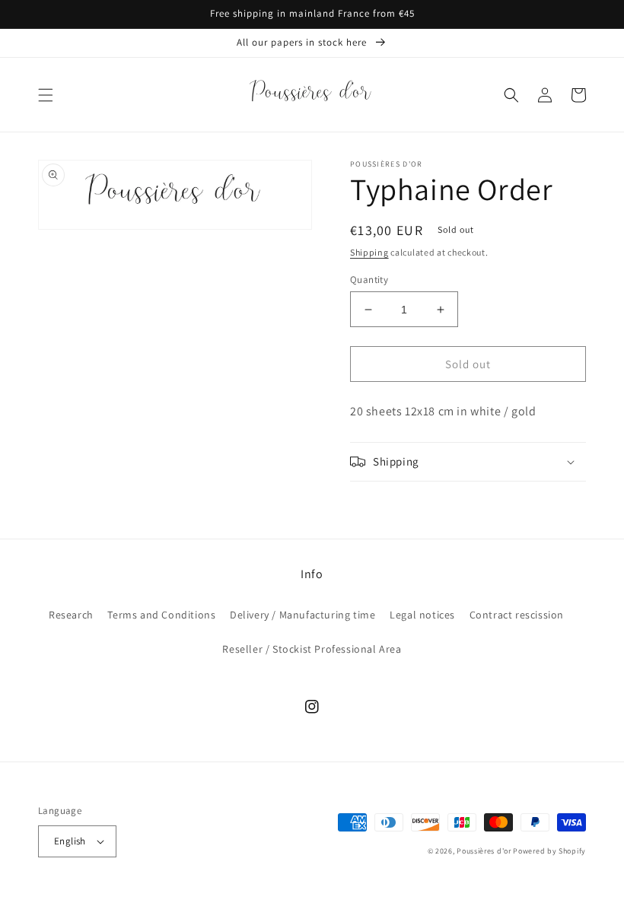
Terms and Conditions (161, 615)
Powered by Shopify (549, 851)
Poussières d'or (484, 851)
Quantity (369, 279)
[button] (45, 95)
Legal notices (422, 615)
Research (71, 615)
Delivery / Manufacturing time (302, 615)
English (70, 841)
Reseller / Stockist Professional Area (311, 649)
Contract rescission (517, 615)
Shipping (369, 252)
